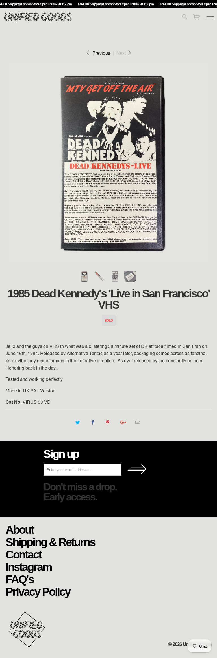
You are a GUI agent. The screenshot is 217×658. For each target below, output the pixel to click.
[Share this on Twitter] (77, 422)
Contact (23, 554)
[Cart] (196, 18)
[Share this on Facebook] (92, 422)
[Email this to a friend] (138, 422)
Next (121, 53)
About (20, 529)
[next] (200, 162)
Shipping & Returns (50, 542)
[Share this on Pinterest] (107, 422)
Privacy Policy (38, 591)
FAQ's (20, 579)
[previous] (16, 162)
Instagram (29, 567)
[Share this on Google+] (123, 422)
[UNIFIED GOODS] (38, 20)
